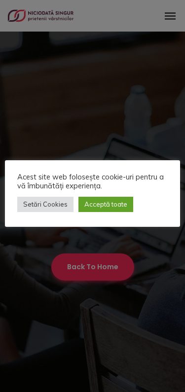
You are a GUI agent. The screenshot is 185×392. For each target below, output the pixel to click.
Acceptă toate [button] (105, 204)
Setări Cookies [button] (45, 204)
